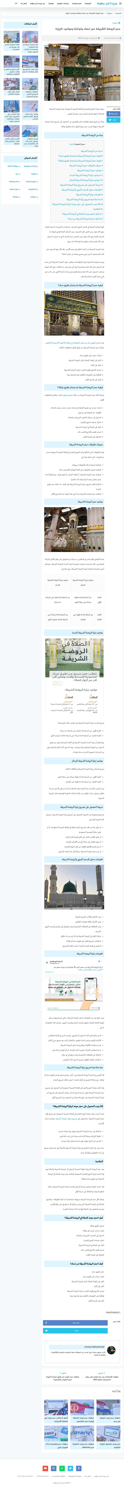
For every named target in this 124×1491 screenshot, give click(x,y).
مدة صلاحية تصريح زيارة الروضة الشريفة (85, 199)
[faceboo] (78, 1468)
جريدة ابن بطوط (107, 3)
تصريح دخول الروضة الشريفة (66, 1119)
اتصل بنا (24, 3)
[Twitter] (70, 1468)
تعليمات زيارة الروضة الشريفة (89, 194)
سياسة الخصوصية (74, 1476)
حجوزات (115, 23)
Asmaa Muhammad (111, 38)
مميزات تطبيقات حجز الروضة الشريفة (86, 165)
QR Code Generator (25, 1476)
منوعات (51, 3)
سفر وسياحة (76, 3)
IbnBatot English (42, 1476)
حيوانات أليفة (13, 166)
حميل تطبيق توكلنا (65, 395)
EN (16, 3)
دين (16, 174)
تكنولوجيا (32, 189)
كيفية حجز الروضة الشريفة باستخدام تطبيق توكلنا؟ (80, 160)
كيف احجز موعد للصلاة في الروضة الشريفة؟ (82, 214)
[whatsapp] (62, 1468)
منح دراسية (13, 189)
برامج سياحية (31, 181)
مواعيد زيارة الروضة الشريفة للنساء (86, 175)
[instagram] (53, 1468)
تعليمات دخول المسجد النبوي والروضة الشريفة (82, 189)
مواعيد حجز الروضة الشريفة (90, 170)
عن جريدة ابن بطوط (37, 3)
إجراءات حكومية (63, 3)
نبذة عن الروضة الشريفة (92, 151)
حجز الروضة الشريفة (113, 1312)
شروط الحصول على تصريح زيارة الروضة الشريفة (81, 185)
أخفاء (72, 144)
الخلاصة (98, 209)
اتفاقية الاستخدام (58, 1476)
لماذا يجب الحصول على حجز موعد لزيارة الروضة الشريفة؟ (77, 204)
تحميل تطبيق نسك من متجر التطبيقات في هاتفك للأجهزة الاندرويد (77, 343)
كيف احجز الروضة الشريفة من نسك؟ (85, 218)
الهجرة (33, 174)
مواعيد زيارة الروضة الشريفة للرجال (86, 180)
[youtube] (45, 1468)
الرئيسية (88, 3)
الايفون (48, 343)
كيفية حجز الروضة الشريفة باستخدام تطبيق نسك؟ (80, 156)
